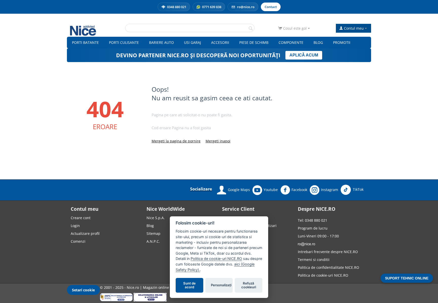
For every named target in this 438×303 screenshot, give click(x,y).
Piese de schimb (253, 42)
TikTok (357, 189)
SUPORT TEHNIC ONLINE (406, 278)
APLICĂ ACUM (303, 55)
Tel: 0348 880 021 (312, 220)
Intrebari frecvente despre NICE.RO (328, 251)
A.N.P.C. (153, 241)
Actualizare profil (85, 233)
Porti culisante (124, 42)
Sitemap (153, 233)
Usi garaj (192, 42)
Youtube (271, 189)
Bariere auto (161, 42)
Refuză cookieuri (248, 285)
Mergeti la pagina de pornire (176, 141)
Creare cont (80, 217)
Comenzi (78, 241)
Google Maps (239, 189)
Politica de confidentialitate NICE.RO (328, 267)
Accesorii (220, 42)
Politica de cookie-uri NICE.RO (323, 275)
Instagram (329, 189)
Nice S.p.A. (156, 217)
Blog (318, 42)
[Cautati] (250, 28)
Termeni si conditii (314, 259)
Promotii (341, 42)
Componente (291, 42)
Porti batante (85, 42)
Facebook (299, 189)
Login (75, 225)
